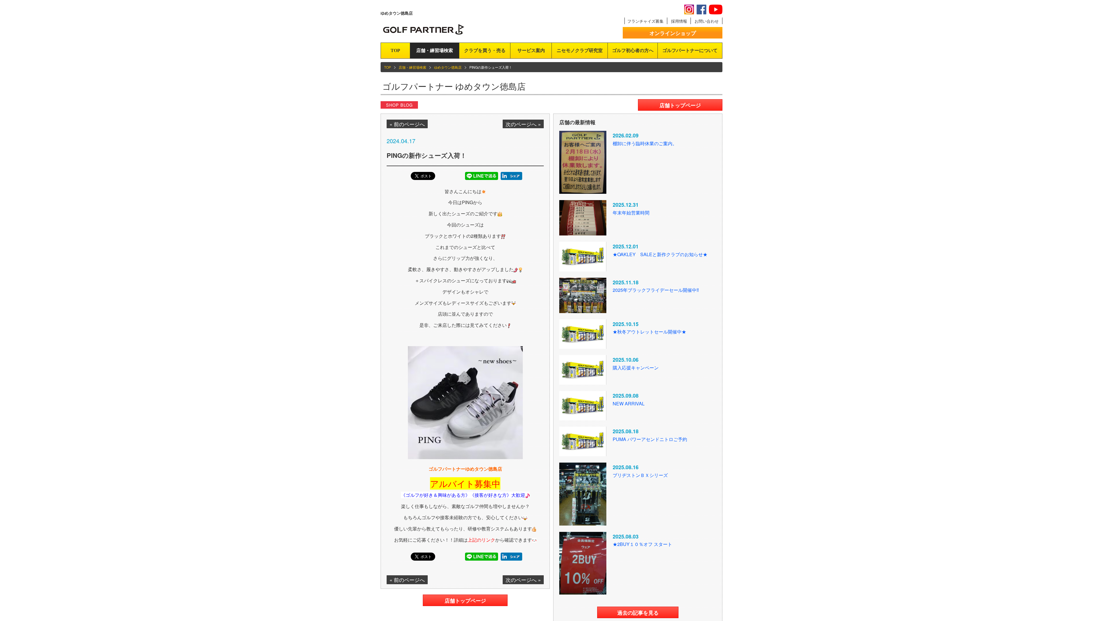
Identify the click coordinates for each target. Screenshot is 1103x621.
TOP (395, 50)
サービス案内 (531, 50)
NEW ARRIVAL (629, 403)
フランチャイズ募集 (645, 21)
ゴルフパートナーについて (690, 50)
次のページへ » (523, 124)
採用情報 (679, 21)
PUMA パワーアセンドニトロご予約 (650, 439)
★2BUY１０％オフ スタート (642, 544)
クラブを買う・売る (485, 50)
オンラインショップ (672, 33)
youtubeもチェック (715, 9)
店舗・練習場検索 (434, 50)
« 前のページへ (407, 124)
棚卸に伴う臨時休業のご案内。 (645, 143)
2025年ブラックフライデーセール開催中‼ (656, 290)
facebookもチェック (701, 9)
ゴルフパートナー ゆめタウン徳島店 (454, 86)
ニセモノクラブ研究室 (580, 50)
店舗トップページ (465, 600)
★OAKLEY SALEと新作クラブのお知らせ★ (662, 254)
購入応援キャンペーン (636, 367)
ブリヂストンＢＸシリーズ (640, 475)
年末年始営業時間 (631, 212)
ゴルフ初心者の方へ (632, 50)
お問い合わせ (707, 21)
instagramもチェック (689, 9)
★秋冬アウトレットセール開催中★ (649, 331)
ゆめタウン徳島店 (448, 67)
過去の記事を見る (638, 612)
